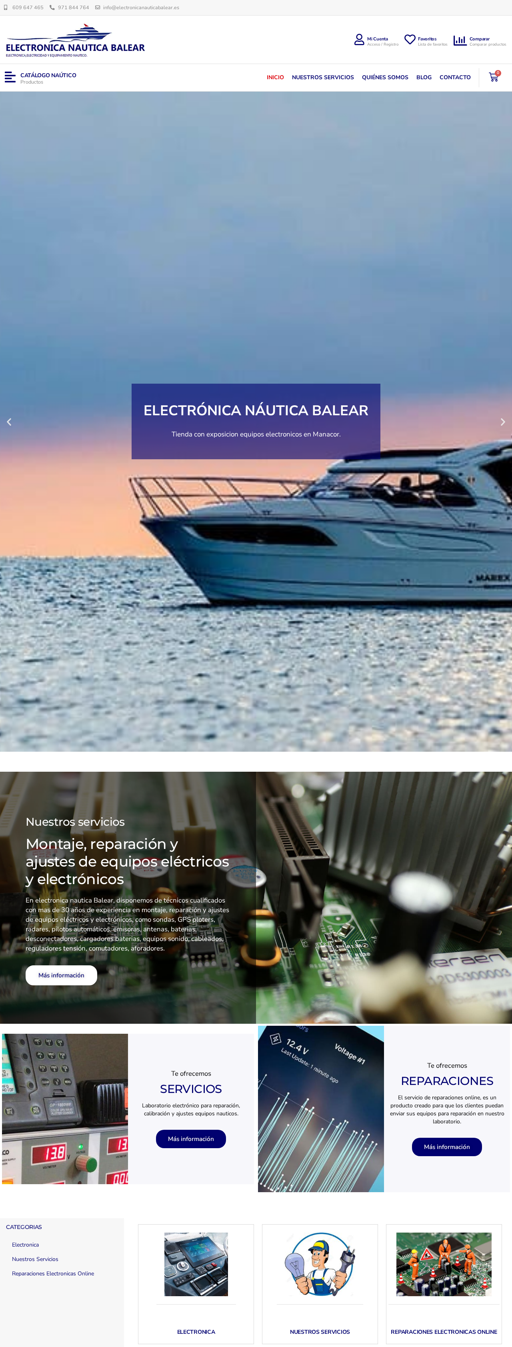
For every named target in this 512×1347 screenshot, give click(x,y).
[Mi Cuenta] (359, 39)
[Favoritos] (410, 39)
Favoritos (427, 39)
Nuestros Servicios (323, 77)
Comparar (480, 39)
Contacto (455, 77)
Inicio (275, 77)
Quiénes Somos (385, 77)
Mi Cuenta (377, 39)
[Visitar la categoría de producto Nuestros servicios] (320, 1265)
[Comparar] (460, 41)
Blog (424, 77)
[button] (9, 421)
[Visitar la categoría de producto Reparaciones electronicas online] (444, 1265)
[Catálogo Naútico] (10, 77)
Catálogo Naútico (48, 75)
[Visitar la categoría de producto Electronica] (196, 1265)
